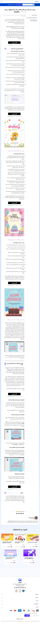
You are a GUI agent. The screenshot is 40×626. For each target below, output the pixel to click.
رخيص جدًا (22, 385)
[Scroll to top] (38, 623)
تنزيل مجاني (14, 42)
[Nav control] (1, 1)
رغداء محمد (31, 517)
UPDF (36, 1)
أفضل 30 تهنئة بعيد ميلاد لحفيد (32, 17)
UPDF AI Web (17, 90)
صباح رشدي (31, 562)
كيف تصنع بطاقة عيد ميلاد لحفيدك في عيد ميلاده (33, 20)
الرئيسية (24, 15)
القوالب (20, 15)
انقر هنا (9, 405)
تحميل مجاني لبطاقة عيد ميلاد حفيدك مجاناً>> (16, 150)
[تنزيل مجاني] (14, 42)
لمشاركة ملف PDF (16, 454)
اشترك (27, 615)
